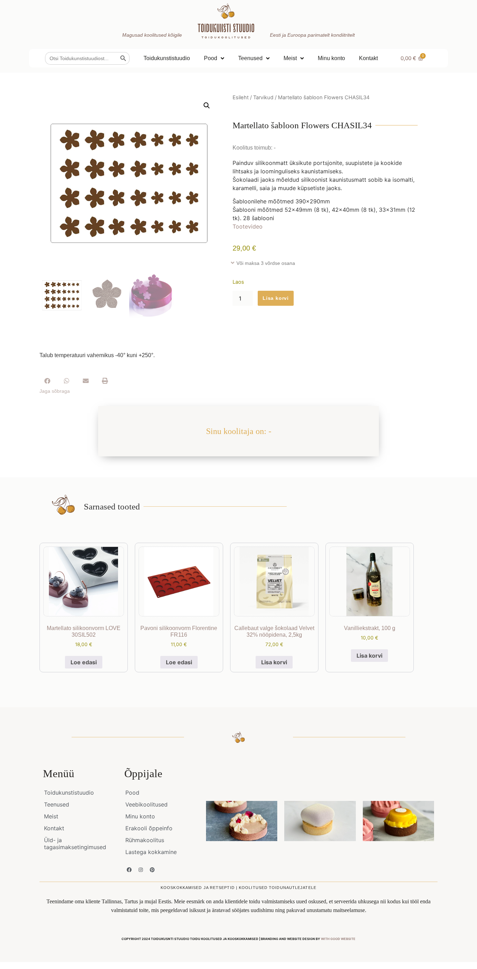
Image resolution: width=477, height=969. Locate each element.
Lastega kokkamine (151, 851)
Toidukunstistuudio (167, 58)
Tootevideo (248, 226)
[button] (206, 105)
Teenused (250, 58)
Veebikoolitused (146, 804)
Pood (210, 58)
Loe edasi (84, 662)
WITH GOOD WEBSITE (338, 939)
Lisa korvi (276, 298)
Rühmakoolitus (144, 840)
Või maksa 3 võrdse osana (265, 263)
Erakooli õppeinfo (149, 828)
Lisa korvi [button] (274, 662)
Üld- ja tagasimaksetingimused (75, 844)
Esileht (241, 97)
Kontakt (368, 58)
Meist (290, 58)
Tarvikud (263, 97)
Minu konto (331, 58)
